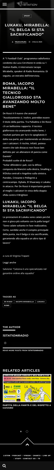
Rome (7, 305)
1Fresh (27, 455)
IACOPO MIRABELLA (25, 302)
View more (27, 388)
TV (39, 458)
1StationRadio (20, 42)
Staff (18, 458)
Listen (6, 455)
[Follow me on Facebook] (5, 343)
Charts (37, 455)
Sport (27, 16)
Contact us (29, 458)
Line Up (47, 455)
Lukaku (41, 302)
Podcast (16, 455)
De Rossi (8, 302)
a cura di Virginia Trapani (16, 255)
